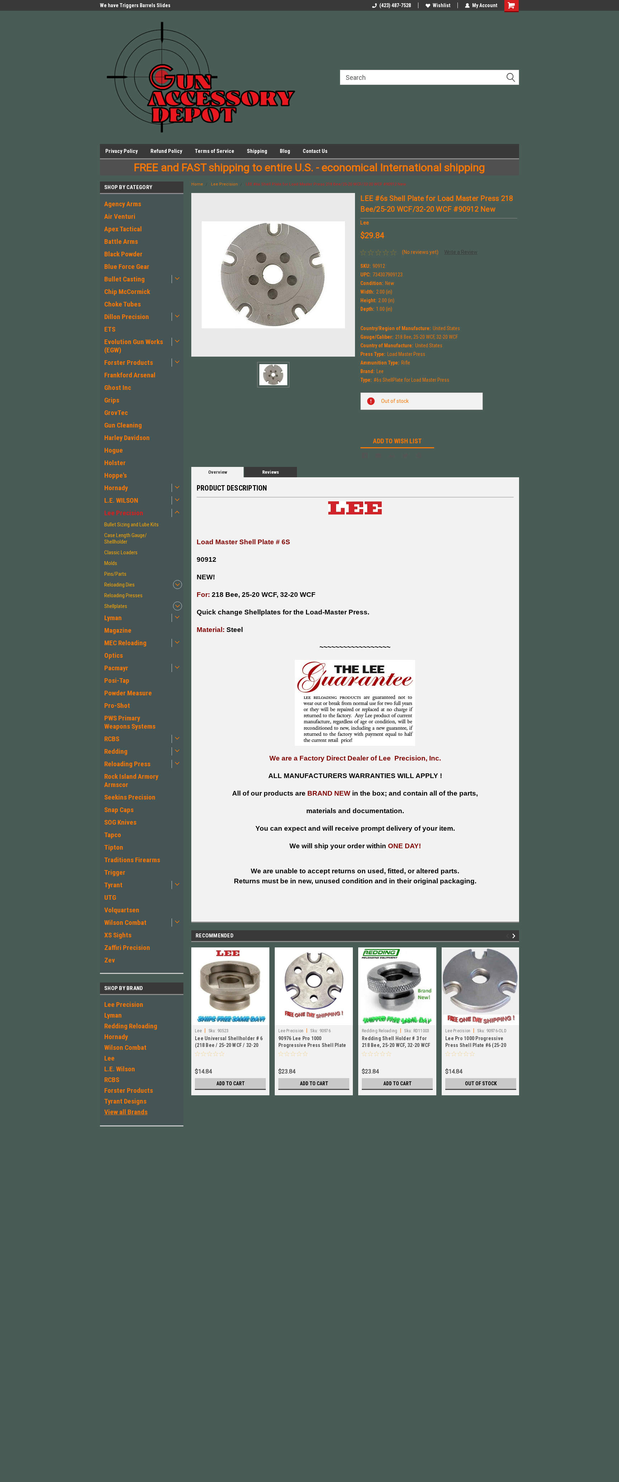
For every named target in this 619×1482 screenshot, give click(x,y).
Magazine (117, 630)
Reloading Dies (119, 584)
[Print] (392, 455)
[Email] (378, 455)
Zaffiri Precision (127, 947)
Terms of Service (214, 151)
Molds (110, 563)
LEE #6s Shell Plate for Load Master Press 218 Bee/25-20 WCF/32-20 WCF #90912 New (326, 184)
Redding (116, 751)
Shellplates (115, 606)
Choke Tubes (122, 304)
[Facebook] (365, 455)
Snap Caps (119, 810)
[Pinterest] (419, 455)
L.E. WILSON (121, 500)
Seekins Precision (129, 797)
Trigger (114, 872)
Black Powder (123, 254)
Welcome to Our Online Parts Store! (138, 5)
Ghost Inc (117, 387)
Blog (285, 151)
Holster (115, 463)
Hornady (116, 488)
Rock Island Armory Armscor (131, 780)
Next (515, 936)
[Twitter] (405, 455)
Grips (111, 400)
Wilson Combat (125, 922)
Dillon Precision (126, 317)
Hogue (113, 450)
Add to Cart (230, 1083)
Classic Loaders (121, 552)
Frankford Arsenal (129, 375)
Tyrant (113, 885)
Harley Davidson (127, 438)
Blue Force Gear (126, 266)
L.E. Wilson (119, 1069)
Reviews (270, 472)
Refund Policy (166, 151)
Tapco (112, 835)
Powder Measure (128, 693)
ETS (109, 329)
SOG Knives (120, 822)
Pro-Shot (117, 705)
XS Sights (117, 935)
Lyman (113, 618)
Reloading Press (127, 764)
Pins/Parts (115, 574)
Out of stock (481, 1083)
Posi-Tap (116, 680)
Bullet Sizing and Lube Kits (131, 524)
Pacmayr (116, 668)
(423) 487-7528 (395, 5)
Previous (508, 936)
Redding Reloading (130, 1026)
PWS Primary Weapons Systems (129, 722)
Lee (109, 1058)
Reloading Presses (123, 595)
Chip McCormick (127, 292)
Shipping (257, 151)
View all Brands (126, 1112)
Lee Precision (123, 513)
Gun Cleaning (123, 425)
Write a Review (461, 252)
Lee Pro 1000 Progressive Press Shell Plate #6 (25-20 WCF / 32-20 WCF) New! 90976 (477, 1045)
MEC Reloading (125, 643)
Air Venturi (119, 216)
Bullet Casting (124, 279)
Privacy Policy (121, 151)
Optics (113, 655)
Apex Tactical (123, 229)
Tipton (113, 847)
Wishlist (441, 5)
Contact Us (315, 151)
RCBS (111, 739)
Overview (217, 472)
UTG (110, 897)
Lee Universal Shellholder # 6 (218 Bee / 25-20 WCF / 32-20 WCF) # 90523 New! (229, 1045)
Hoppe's (115, 475)
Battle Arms (121, 241)
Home (197, 184)
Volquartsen (121, 910)
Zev (109, 960)
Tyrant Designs (125, 1101)
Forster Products (128, 362)
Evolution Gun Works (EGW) (133, 346)
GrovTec (116, 413)
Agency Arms (122, 204)
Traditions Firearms (132, 860)
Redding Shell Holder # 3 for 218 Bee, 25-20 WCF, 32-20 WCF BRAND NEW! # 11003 (396, 1045)
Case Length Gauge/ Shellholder (125, 538)
